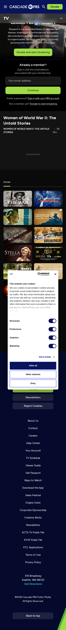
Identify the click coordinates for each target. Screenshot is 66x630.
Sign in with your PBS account (43, 98)
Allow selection (33, 374)
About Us (33, 420)
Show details (45, 357)
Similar (6, 182)
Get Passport (33, 472)
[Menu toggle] (5, 7)
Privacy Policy (33, 562)
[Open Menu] (61, 18)
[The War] (17, 199)
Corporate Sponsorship (33, 510)
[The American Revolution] (48, 217)
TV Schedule (33, 458)
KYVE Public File (33, 539)
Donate (54, 6)
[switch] (52, 329)
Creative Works (33, 517)
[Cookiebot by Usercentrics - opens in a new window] (38, 274)
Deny (32, 383)
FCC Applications (33, 547)
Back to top (33, 615)
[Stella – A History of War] (17, 253)
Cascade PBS (30, 597)
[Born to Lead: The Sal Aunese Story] (48, 253)
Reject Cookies (33, 405)
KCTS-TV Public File (33, 532)
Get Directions (33, 583)
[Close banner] (55, 274)
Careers (33, 435)
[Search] (44, 7)
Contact (33, 428)
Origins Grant (33, 502)
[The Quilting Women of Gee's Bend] (17, 217)
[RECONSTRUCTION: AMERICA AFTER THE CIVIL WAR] (48, 235)
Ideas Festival (33, 495)
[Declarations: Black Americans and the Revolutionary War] (48, 199)
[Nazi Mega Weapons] (17, 235)
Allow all (33, 365)
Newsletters (33, 397)
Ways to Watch (33, 480)
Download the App (33, 487)
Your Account (33, 450)
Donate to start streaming (43, 103)
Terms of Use (33, 554)
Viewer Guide (33, 465)
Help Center (33, 443)
